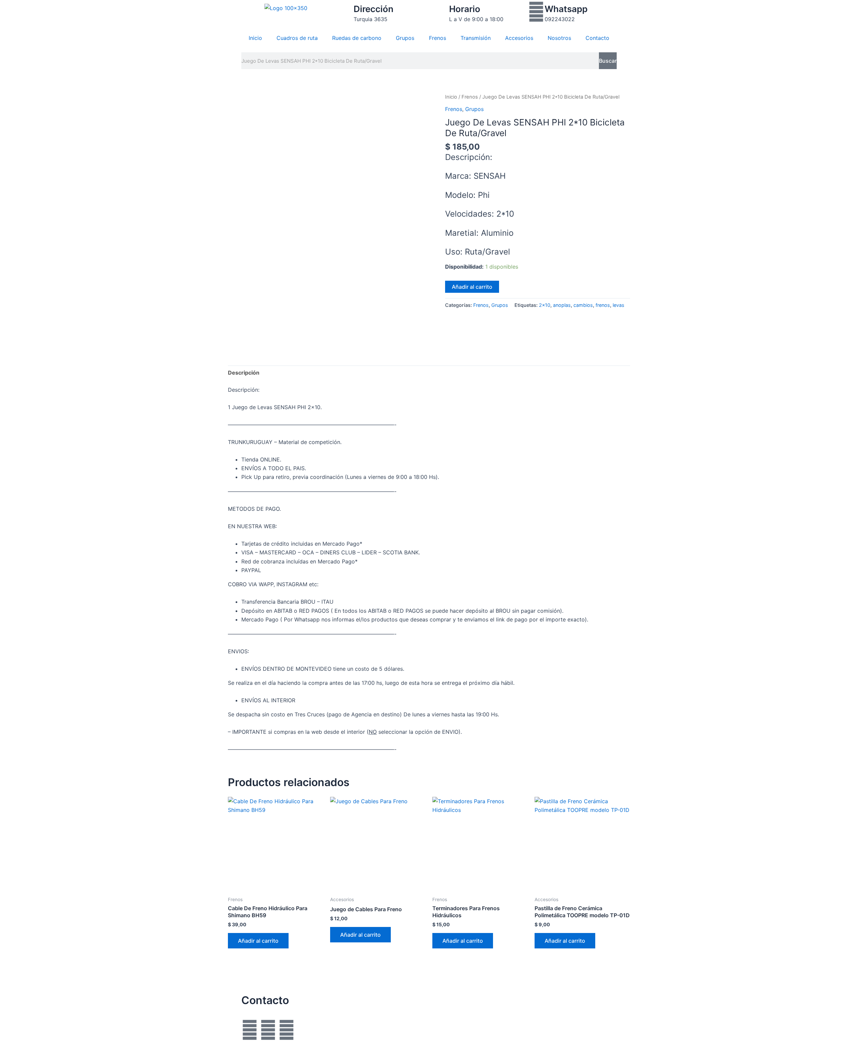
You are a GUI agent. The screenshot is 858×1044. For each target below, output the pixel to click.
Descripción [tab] (243, 372)
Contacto (597, 38)
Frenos (437, 38)
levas (618, 305)
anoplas (562, 305)
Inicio (255, 38)
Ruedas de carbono (356, 38)
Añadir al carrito (472, 286)
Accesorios (519, 38)
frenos (603, 305)
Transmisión (476, 38)
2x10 (544, 305)
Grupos (405, 38)
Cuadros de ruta (297, 38)
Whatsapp (566, 9)
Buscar (608, 60)
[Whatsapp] (536, 11)
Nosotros (559, 38)
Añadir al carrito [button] (258, 940)
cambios (583, 305)
